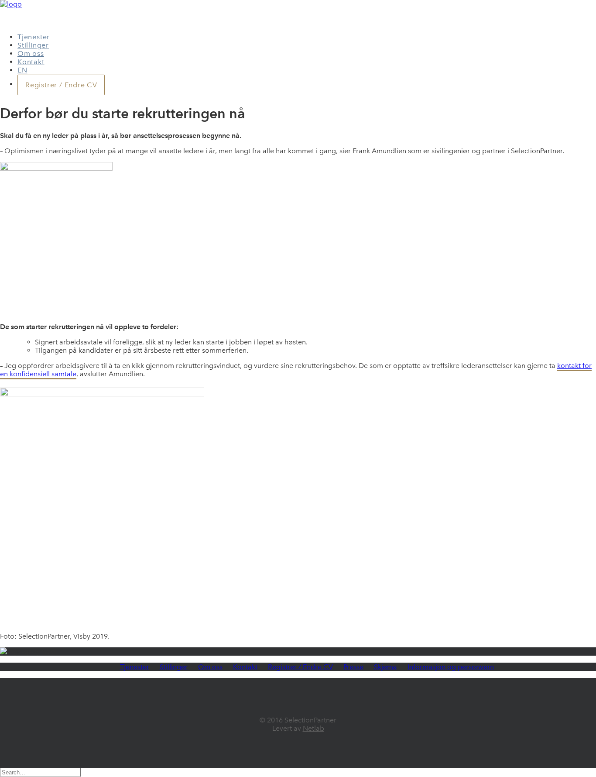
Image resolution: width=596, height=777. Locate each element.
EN (22, 70)
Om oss (30, 53)
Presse (353, 667)
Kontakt (31, 62)
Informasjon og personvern (451, 667)
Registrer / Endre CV (300, 667)
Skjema (385, 667)
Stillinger (33, 45)
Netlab (313, 728)
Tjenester (33, 37)
